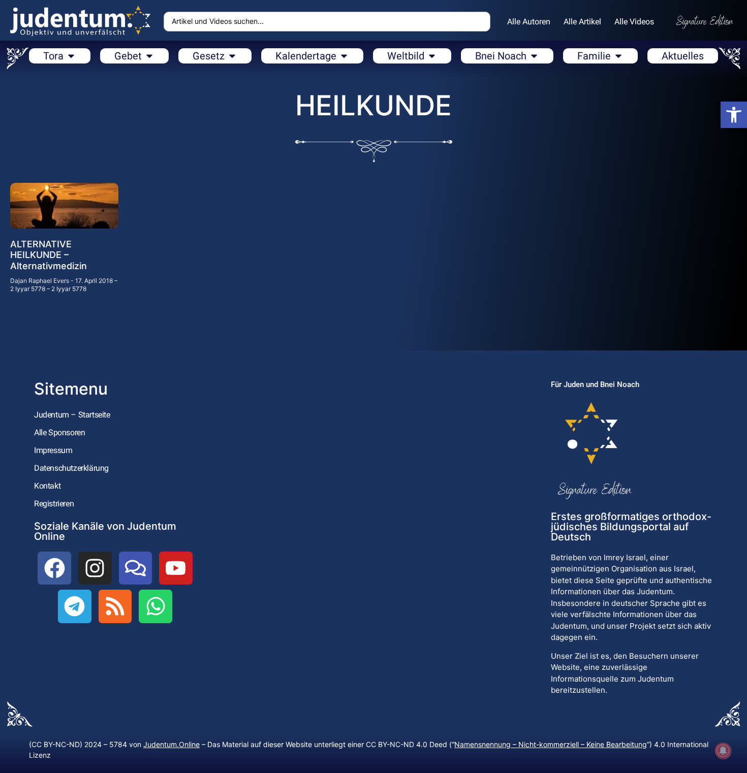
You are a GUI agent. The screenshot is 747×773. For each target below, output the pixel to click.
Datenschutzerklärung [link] (71, 468)
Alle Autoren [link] (528, 21)
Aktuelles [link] (683, 56)
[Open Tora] (71, 55)
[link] (734, 115)
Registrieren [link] (54, 503)
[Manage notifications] (723, 751)
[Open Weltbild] (432, 55)
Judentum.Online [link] (171, 744)
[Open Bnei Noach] (534, 55)
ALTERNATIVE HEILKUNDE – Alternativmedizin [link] (48, 255)
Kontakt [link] (47, 486)
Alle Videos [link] (634, 21)
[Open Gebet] (149, 55)
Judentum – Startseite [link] (72, 415)
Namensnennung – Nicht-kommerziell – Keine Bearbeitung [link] (550, 744)
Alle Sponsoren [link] (59, 432)
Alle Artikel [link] (582, 21)
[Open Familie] (618, 55)
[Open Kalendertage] (344, 55)
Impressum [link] (53, 450)
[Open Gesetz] (232, 55)
